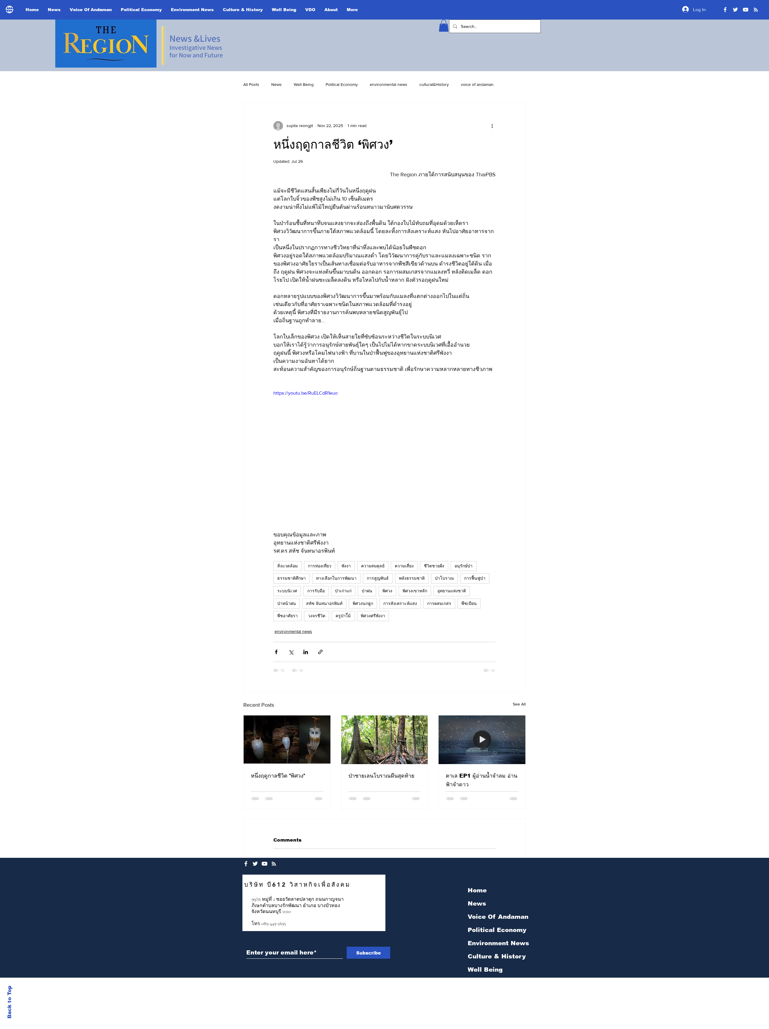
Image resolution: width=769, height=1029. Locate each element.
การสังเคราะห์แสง (400, 603)
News (276, 84)
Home (477, 890)
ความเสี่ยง (404, 565)
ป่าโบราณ (444, 578)
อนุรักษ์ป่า (463, 565)
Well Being (304, 84)
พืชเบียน (469, 603)
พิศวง (387, 590)
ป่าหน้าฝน (286, 603)
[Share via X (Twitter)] (291, 652)
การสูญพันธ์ (378, 578)
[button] (444, 26)
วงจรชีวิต (316, 615)
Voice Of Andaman (498, 916)
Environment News (498, 943)
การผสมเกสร (439, 603)
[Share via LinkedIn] (306, 652)
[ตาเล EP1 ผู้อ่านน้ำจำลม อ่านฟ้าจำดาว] (482, 739)
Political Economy (342, 84)
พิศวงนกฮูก (363, 603)
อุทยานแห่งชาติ (451, 590)
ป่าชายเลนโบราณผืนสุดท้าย (381, 776)
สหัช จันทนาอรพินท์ (324, 603)
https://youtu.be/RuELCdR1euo (305, 393)
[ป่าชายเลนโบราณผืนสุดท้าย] (384, 739)
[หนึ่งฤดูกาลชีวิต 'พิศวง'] (287, 739)
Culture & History (497, 956)
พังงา (346, 565)
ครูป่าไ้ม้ (343, 615)
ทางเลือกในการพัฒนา (336, 578)
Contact (481, 1009)
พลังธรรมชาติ (412, 578)
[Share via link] (320, 652)
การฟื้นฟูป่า (474, 578)
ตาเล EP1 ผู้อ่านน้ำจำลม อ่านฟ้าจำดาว (481, 780)
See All (519, 704)
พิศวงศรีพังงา (373, 615)
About (477, 996)
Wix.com (427, 981)
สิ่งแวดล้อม (287, 565)
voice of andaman (477, 84)
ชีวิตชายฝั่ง (434, 565)
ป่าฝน (367, 590)
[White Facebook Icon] (245, 863)
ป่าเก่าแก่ (343, 590)
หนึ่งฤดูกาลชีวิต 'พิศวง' (278, 776)
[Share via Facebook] (276, 652)
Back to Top (9, 1002)
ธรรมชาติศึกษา (291, 578)
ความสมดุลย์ (372, 565)
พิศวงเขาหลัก (415, 590)
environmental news (388, 84)
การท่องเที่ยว (319, 565)
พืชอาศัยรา (287, 615)
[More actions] (492, 125)
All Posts (251, 84)
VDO (475, 982)
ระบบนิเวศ (287, 590)
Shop (476, 1022)
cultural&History (434, 84)
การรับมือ (316, 590)
